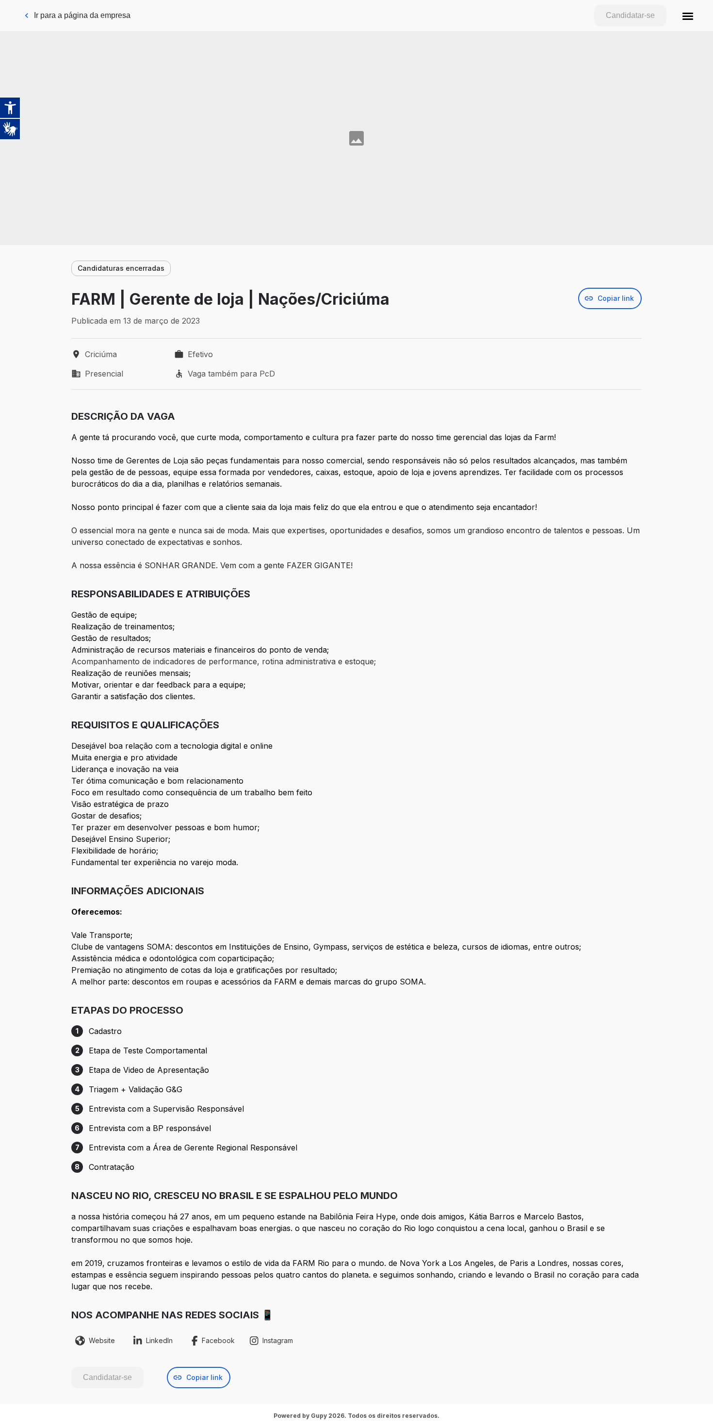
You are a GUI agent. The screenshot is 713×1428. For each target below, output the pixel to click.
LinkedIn (159, 1340)
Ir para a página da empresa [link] (82, 15)
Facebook (218, 1340)
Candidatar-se (630, 15)
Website (102, 1340)
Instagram (277, 1340)
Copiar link (616, 298)
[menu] (688, 15)
